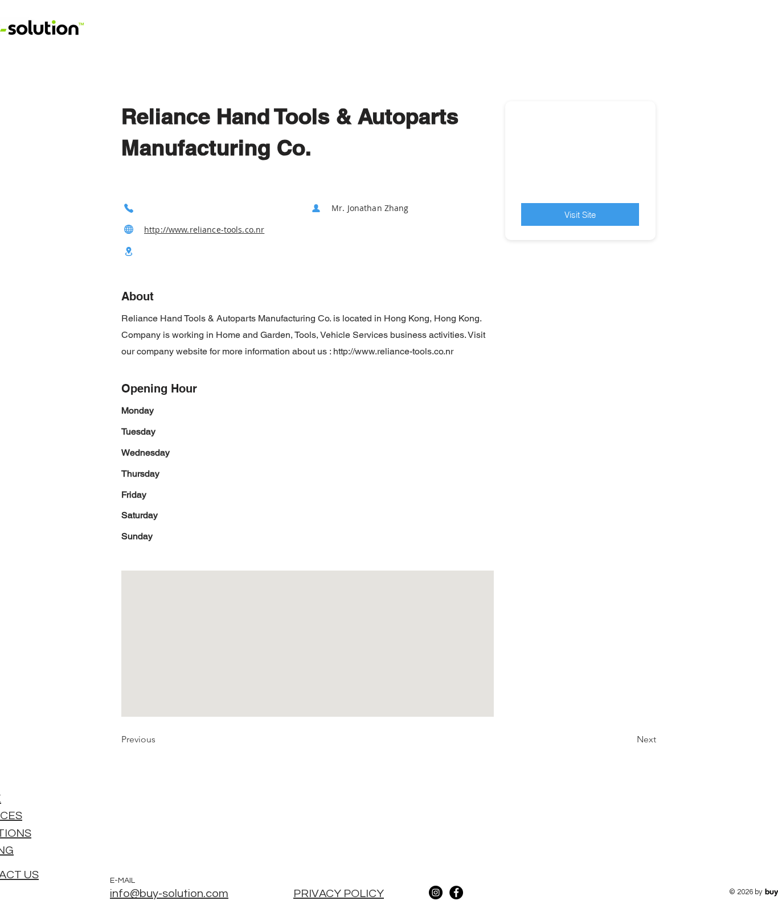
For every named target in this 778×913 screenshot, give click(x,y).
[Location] (128, 252)
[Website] (128, 229)
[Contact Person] (316, 208)
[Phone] (128, 208)
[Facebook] (456, 892)
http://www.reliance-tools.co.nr (204, 229)
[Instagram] (436, 892)
